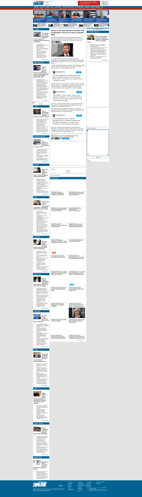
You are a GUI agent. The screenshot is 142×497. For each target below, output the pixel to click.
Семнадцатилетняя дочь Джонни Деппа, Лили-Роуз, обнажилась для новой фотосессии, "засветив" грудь (42, 289)
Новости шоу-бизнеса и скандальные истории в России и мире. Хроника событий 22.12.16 (41, 52)
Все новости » (45, 59)
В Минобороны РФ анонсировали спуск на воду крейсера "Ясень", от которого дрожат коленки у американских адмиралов (42, 81)
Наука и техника (95, 7)
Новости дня (53, 134)
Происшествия (79, 7)
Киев (52, 8)
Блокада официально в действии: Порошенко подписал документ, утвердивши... (104, 25)
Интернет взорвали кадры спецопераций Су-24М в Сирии (41, 153)
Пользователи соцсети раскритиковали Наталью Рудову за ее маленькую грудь (41, 252)
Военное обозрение (68, 7)
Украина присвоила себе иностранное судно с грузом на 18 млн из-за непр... (42, 25)
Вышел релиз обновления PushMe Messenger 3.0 (41, 472)
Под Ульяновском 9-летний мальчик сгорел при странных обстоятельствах (42, 127)
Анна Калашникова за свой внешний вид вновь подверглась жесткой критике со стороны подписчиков (42, 260)
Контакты (88, 486)
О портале (88, 483)
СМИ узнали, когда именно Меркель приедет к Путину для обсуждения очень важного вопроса (42, 227)
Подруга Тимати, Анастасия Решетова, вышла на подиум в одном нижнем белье (42, 296)
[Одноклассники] (54, 42)
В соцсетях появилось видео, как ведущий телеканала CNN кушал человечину (42, 437)
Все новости (36, 8)
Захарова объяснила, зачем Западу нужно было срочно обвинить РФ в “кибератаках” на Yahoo (59, 273)
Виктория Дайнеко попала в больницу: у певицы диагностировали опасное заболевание (75, 210)
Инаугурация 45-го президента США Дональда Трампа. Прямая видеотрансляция (42, 45)
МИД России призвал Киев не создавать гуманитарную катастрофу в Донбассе (42, 130)
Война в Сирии (80, 133)
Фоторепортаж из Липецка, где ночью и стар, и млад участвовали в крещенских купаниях (42, 407)
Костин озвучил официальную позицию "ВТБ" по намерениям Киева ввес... (101, 20)
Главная (36, 7)
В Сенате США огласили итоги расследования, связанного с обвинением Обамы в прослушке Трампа (98, 39)
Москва (42, 8)
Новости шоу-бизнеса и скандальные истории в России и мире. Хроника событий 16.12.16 (41, 56)
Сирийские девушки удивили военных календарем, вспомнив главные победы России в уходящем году (41, 417)
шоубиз (87, 7)
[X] (56, 42)
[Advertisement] (77, 50)
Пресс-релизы (82, 8)
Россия (42, 7)
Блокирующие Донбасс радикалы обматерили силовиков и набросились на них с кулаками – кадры (42, 85)
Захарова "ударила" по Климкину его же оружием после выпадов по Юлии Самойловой (41, 97)
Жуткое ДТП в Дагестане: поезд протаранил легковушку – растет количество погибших (41, 124)
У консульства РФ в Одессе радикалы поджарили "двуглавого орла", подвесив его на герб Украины (42, 183)
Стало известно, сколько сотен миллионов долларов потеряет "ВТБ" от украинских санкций (42, 325)
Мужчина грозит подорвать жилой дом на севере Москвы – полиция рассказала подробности (42, 223)
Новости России (63, 133)
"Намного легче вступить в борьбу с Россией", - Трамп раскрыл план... (89, 19)
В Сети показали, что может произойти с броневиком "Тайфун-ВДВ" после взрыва (42, 159)
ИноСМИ (60, 8)
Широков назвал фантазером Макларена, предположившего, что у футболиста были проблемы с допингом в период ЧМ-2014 (42, 375)
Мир (52, 7)
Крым (55, 8)
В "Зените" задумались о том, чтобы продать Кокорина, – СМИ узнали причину (42, 380)
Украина (47, 7)
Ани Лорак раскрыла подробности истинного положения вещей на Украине (41, 264)
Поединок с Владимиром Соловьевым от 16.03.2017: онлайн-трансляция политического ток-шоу (59, 241)
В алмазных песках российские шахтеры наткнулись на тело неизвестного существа (41, 440)
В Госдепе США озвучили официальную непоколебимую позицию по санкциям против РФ (58, 337)
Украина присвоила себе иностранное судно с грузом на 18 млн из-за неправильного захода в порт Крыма (42, 187)
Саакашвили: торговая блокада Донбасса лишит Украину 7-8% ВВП (41, 344)
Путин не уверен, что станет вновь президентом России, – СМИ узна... (64, 20)
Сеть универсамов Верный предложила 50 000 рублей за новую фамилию (42, 477)
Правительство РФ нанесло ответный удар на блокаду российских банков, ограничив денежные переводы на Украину (42, 340)
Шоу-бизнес (77, 270)
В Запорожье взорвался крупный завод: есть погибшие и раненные (41, 180)
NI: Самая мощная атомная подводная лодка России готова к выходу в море (41, 150)
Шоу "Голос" (100, 8)
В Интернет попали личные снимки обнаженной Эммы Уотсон (42, 293)
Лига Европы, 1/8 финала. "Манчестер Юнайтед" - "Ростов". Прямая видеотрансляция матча (98, 57)
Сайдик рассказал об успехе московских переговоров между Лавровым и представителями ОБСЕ (42, 120)
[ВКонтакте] (52, 42)
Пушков (76, 133)
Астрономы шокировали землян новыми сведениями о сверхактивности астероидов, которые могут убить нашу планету (42, 451)
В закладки (65, 138)
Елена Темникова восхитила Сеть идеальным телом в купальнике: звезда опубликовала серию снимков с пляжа (42, 304)
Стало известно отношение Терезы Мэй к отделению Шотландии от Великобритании (76, 321)
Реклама (98, 483)
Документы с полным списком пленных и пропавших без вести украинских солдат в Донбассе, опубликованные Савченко (42, 411)
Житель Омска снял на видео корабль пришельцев (42, 447)
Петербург (47, 8)
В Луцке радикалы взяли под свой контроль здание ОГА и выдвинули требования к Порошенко (42, 89)
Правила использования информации (41, 490)
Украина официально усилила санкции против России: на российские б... (77, 20)
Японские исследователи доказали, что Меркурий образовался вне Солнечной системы (42, 444)
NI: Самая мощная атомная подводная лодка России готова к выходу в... (52, 20)
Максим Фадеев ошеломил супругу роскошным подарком (58, 320)
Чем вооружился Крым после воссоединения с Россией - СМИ (39, 19)
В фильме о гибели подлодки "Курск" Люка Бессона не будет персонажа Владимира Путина (98, 45)
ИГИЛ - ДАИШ (72, 133)
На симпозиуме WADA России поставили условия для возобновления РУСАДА (42, 382)
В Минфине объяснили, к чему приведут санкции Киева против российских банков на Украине (76, 225)
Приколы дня (94, 8)
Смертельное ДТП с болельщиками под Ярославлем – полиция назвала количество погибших (41, 300)
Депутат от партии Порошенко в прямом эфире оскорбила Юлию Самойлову (42, 191)
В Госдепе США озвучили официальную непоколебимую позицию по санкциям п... (58, 25)
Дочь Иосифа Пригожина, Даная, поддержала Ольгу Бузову (42, 256)
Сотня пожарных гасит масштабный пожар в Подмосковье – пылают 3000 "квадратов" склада (89, 3)
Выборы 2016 (75, 8)
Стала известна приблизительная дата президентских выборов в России (41, 213)
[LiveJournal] (58, 42)
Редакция (88, 485)
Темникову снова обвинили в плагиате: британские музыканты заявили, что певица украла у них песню (42, 268)
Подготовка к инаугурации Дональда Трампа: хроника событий (42, 49)
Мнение (65, 8)
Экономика (58, 7)
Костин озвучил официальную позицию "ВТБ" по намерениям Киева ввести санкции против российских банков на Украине (42, 335)
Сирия (69, 8)
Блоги (88, 8)
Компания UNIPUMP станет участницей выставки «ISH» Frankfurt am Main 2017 (42, 474)
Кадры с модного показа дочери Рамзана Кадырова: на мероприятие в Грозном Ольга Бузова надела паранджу (39, 398)
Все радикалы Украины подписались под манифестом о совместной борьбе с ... (88, 25)
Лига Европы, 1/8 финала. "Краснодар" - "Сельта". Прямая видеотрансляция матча (41, 365)
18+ (102, 7)
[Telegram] (60, 42)
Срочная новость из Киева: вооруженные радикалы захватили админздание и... (72, 25)
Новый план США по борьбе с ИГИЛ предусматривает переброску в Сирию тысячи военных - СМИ (42, 231)
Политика (68, 133)
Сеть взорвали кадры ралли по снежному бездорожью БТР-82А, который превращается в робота (42, 93)
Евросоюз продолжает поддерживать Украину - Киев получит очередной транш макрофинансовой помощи (41, 329)
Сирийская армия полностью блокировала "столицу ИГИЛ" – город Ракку (42, 156)
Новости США (58, 133)
